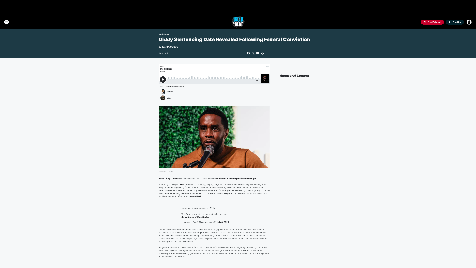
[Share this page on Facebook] (248, 53)
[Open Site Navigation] (6, 22)
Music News (164, 34)
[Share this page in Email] (258, 53)
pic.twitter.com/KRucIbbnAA (195, 217)
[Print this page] (262, 53)
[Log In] (469, 22)
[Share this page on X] (253, 53)
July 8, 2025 (223, 222)
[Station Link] (238, 22)
